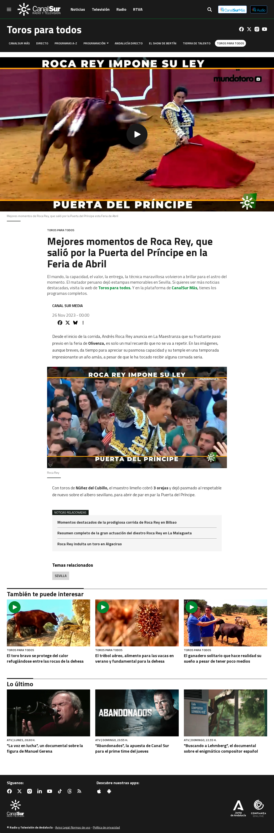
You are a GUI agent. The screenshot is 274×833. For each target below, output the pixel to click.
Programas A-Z (66, 43)
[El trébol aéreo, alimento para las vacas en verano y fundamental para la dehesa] (137, 622)
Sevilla (61, 575)
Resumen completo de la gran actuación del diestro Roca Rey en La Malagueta (124, 533)
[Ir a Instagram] (256, 29)
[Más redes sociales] (83, 322)
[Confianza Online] (258, 809)
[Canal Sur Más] (232, 9)
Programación (94, 43)
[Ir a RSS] (80, 791)
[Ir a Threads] (70, 791)
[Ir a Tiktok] (60, 791)
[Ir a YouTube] (264, 29)
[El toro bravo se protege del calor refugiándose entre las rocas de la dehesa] (48, 622)
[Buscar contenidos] (209, 10)
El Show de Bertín (162, 43)
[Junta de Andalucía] (238, 809)
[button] (137, 134)
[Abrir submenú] (108, 43)
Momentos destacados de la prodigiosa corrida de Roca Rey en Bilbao (117, 522)
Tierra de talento (196, 43)
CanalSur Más (19, 43)
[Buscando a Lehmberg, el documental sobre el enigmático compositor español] (225, 712)
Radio (121, 9)
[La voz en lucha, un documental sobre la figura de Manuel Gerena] (48, 712)
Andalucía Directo (129, 43)
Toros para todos (230, 43)
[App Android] (110, 791)
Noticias (78, 9)
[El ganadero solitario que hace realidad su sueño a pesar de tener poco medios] (225, 622)
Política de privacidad (106, 827)
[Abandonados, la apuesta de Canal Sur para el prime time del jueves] (137, 712)
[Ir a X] (249, 29)
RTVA (138, 9)
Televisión (101, 9)
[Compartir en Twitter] (67, 322)
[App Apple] (100, 791)
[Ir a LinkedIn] (40, 791)
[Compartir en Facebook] (60, 322)
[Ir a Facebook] (241, 29)
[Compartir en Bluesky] (75, 322)
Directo (42, 43)
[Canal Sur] (39, 9)
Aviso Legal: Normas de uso (72, 827)
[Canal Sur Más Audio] (258, 9)
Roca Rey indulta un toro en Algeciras (89, 544)
